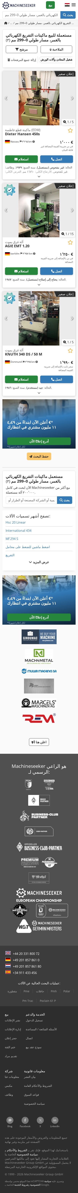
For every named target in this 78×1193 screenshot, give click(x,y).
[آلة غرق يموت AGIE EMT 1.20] (39, 210)
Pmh (54, 991)
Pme (26, 991)
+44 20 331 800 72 (26, 953)
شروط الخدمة (21, 1184)
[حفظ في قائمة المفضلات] (70, 130)
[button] (74, 5)
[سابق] (6, 98)
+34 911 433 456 (25, 973)
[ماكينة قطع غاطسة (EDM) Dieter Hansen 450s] (39, 98)
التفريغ (10, 555)
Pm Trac (27, 1001)
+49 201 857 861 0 (26, 960)
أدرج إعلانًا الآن (39, 441)
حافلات (40, 991)
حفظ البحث (40, 456)
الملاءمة (57, 49)
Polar (66, 991)
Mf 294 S (12, 539)
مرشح (23, 49)
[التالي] (71, 98)
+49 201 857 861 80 (27, 966)
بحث (69, 15)
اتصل (58, 159)
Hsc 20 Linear (16, 522)
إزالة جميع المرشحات (23, 60)
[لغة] (67, 5)
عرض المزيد (40, 562)
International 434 (18, 530)
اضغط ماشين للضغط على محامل (28, 547)
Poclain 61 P (48, 1001)
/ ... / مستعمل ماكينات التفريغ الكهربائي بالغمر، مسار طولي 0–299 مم (41, 23)
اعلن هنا (40, 742)
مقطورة (12, 991)
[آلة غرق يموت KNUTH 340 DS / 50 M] (39, 318)
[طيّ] (39, 176)
